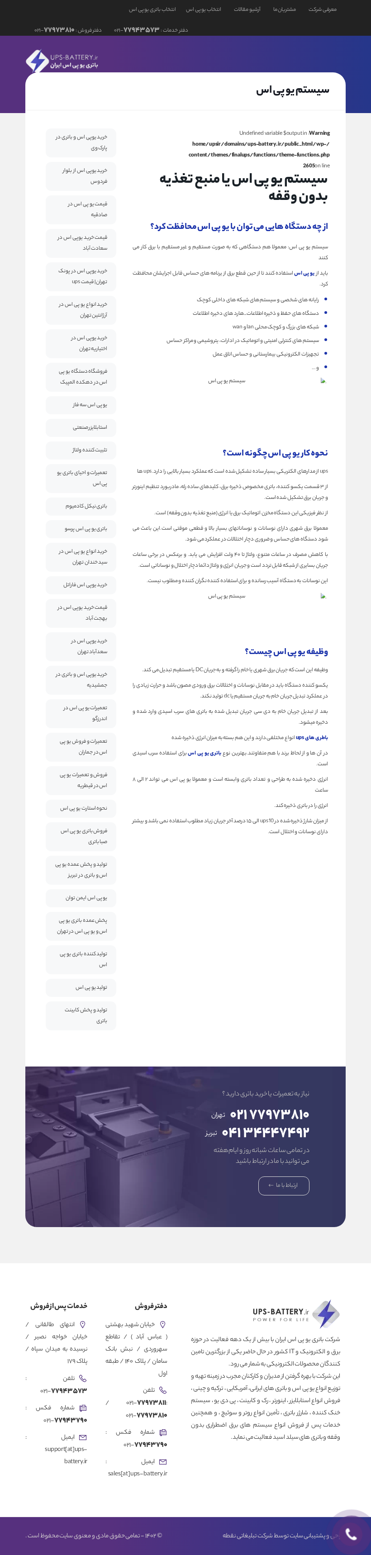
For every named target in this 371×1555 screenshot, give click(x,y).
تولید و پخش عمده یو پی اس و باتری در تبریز (81, 870)
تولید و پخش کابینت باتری (86, 1016)
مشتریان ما (284, 9)
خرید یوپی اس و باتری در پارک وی (81, 143)
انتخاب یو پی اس (203, 9)
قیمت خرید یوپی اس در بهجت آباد (82, 613)
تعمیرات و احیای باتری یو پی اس (82, 478)
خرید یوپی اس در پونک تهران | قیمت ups (82, 277)
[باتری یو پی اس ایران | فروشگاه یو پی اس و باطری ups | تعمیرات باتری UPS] (62, 60)
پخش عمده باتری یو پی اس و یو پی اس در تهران (82, 926)
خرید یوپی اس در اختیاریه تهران (89, 344)
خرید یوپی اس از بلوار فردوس (85, 176)
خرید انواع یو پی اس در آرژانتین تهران (83, 310)
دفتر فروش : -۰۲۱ (68, 30)
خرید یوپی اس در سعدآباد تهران (89, 647)
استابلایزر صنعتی (90, 427)
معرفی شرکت (323, 9)
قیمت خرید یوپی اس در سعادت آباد (82, 243)
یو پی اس (304, 273)
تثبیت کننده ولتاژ (90, 450)
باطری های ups (312, 738)
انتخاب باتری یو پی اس (152, 9)
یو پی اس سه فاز (90, 405)
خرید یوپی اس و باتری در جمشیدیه (81, 680)
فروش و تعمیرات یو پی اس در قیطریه (83, 781)
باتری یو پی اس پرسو (86, 529)
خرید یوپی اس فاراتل (85, 585)
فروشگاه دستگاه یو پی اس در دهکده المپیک (83, 377)
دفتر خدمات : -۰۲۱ (150, 30)
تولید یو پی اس (91, 987)
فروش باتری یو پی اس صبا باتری (84, 837)
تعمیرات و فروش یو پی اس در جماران (83, 747)
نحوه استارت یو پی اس (83, 808)
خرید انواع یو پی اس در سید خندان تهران (83, 557)
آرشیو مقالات (247, 9)
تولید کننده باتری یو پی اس (83, 960)
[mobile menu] (42, 60)
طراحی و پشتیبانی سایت (318, 1536)
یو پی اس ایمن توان (86, 898)
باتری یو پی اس (204, 753)
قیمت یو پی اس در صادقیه (87, 210)
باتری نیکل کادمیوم (87, 506)
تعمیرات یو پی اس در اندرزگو (85, 714)
